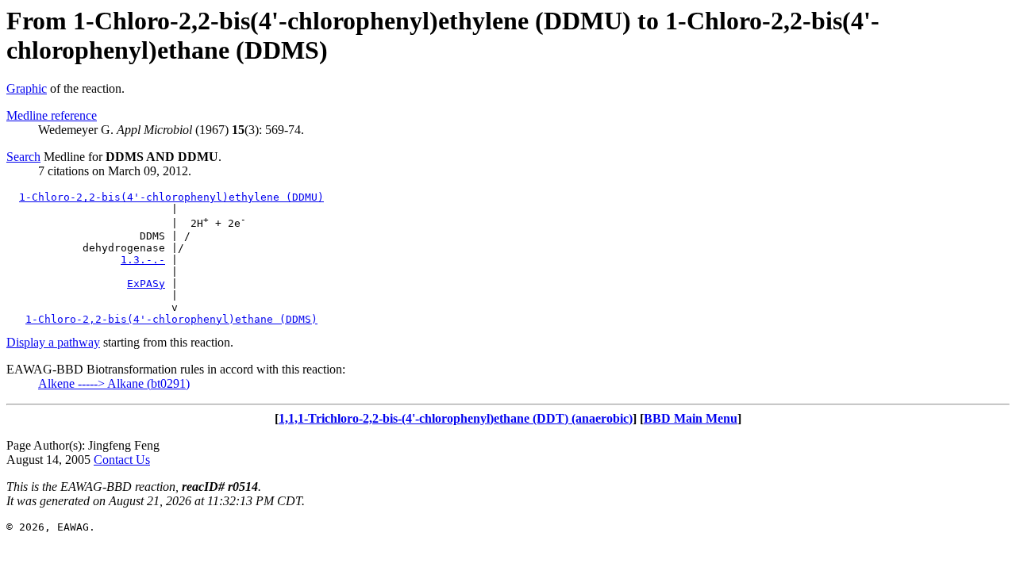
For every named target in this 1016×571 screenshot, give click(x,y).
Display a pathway (53, 342)
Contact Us (122, 459)
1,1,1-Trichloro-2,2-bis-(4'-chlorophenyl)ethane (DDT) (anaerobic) (456, 418)
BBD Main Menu (690, 418)
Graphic (26, 88)
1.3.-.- (143, 260)
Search (23, 156)
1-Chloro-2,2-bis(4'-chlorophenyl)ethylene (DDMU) (171, 197)
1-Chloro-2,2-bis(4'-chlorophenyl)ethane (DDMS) (171, 319)
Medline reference (51, 115)
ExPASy (146, 283)
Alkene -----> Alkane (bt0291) (114, 383)
